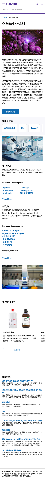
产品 (5, 18)
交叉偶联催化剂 (9, 239)
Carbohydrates (26, 190)
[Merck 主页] (11, 4)
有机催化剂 (7, 245)
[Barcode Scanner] (37, 4)
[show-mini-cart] (41, 3)
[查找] (40, 9)
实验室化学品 (9, 128)
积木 (23, 128)
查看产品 (17, 350)
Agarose (6, 187)
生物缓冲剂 (24, 187)
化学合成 (34, 128)
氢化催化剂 (7, 242)
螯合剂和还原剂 (26, 193)
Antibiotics (7, 193)
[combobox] (22, 9)
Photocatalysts (17, 233)
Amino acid (8, 190)
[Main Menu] (3, 4)
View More (7, 199)
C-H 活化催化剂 (8, 236)
